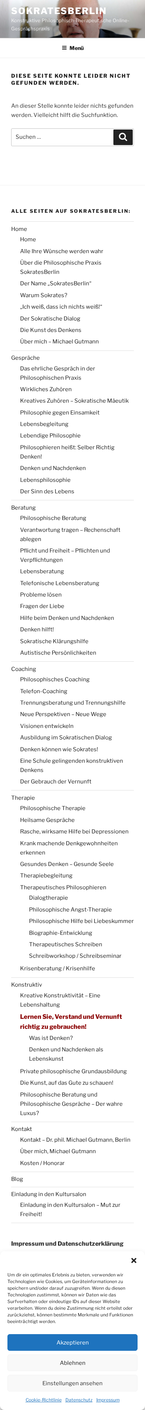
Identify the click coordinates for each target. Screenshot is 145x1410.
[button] (134, 1260)
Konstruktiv (26, 984)
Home (19, 229)
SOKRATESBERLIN (59, 11)
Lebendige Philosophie (50, 435)
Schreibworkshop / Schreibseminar (75, 956)
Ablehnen (73, 1363)
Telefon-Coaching (43, 691)
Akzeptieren (73, 1342)
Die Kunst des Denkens (50, 330)
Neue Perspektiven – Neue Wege (63, 714)
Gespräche (25, 358)
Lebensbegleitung (44, 424)
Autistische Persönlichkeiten (58, 652)
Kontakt (21, 1129)
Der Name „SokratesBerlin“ (55, 283)
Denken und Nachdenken (53, 468)
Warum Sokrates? (43, 295)
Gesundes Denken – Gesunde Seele (67, 864)
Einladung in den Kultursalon (48, 1194)
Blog (17, 1179)
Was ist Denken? (51, 1038)
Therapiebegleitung (46, 875)
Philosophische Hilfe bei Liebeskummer (81, 921)
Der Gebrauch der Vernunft (55, 781)
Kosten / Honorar (42, 1163)
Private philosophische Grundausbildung (73, 1071)
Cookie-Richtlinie (44, 1400)
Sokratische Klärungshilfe (54, 641)
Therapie (23, 798)
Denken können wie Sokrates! (59, 749)
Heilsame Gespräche (47, 820)
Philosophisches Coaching (55, 679)
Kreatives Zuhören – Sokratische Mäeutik (74, 400)
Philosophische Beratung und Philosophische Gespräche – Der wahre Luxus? (71, 1104)
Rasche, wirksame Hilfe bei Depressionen (74, 831)
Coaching (23, 669)
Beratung (23, 507)
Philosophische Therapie (53, 808)
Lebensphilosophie (45, 480)
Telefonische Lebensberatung (59, 583)
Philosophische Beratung (53, 518)
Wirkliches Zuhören (46, 389)
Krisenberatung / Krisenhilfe (57, 968)
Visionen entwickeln (47, 726)
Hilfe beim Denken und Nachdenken (67, 618)
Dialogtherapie (48, 897)
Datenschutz (79, 1400)
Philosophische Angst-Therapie (70, 909)
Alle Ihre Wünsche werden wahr (61, 251)
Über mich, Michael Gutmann (58, 1151)
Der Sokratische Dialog (50, 318)
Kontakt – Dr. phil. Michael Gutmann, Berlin (75, 1140)
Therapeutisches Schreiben (65, 944)
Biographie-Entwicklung (60, 933)
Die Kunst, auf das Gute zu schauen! (66, 1083)
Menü (77, 48)
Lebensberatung (42, 571)
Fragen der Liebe (42, 606)
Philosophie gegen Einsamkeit (60, 412)
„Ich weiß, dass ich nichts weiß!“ (61, 306)
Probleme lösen (41, 594)
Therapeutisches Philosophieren (63, 887)
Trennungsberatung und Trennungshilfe (73, 702)
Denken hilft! (37, 629)
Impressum (108, 1400)
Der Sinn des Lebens (47, 491)
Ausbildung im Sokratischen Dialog (66, 737)
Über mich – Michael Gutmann (59, 341)
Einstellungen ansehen (72, 1383)
